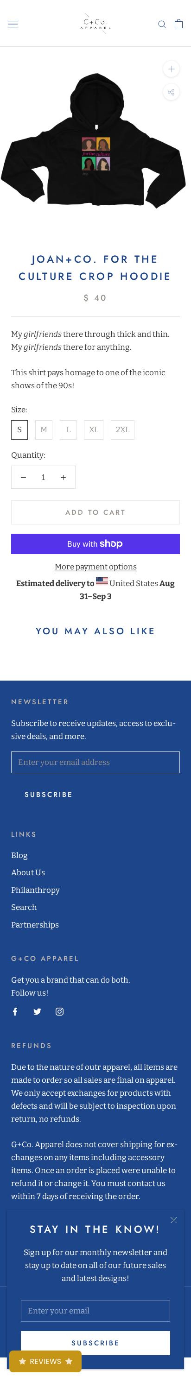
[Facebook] (15, 1011)
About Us (28, 872)
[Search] (162, 23)
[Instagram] (60, 1011)
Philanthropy (35, 890)
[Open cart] (179, 23)
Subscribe (95, 1343)
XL (93, 430)
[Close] (173, 1220)
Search (24, 907)
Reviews (45, 1361)
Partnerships (35, 925)
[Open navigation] (13, 23)
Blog (19, 855)
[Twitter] (37, 1011)
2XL (122, 430)
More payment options (96, 567)
